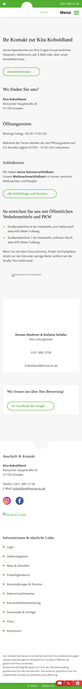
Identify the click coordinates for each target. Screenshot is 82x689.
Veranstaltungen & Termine (24, 584)
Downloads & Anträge (21, 612)
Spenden (44, 12)
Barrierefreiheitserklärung (24, 603)
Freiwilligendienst (18, 575)
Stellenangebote (17, 556)
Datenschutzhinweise (21, 593)
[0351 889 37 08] (68, 683)
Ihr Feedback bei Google (28, 406)
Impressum (14, 631)
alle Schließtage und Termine (27, 193)
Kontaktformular (19, 71)
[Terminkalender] (77, 683)
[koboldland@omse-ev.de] (59, 683)
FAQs (10, 621)
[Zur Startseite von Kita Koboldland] (17, 13)
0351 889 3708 (41, 352)
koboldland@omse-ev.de (41, 365)
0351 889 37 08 (69, 4)
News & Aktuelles (18, 565)
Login (10, 547)
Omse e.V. (48, 686)
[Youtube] (32, 501)
